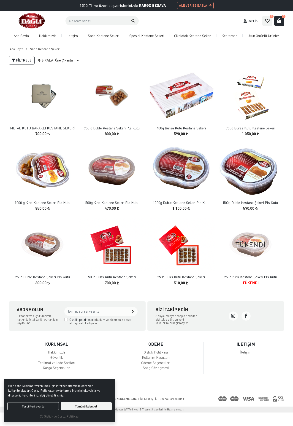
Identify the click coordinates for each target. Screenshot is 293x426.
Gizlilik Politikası (156, 352)
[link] (233, 316)
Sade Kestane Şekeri (103, 36)
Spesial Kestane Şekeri (146, 36)
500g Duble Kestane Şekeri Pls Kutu (250, 203)
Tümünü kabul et (86, 406)
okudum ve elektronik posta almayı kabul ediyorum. (100, 321)
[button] (133, 20)
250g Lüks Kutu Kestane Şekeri (181, 277)
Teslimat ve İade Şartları (56, 363)
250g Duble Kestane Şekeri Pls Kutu (42, 277)
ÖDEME (155, 344)
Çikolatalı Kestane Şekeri (193, 36)
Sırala (47, 60)
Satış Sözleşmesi (156, 368)
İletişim (72, 36)
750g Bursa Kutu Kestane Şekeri (250, 128)
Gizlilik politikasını (81, 320)
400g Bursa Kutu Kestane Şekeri (181, 128)
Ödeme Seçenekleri (155, 363)
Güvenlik (56, 357)
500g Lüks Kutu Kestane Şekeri (112, 277)
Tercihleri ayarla (33, 406)
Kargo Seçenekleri (57, 368)
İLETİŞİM (245, 344)
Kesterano (229, 36)
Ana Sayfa (21, 36)
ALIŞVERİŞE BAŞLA (193, 5)
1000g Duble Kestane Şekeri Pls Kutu (181, 203)
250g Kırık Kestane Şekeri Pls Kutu (250, 277)
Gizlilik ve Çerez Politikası (61, 416)
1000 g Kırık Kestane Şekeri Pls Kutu (42, 203)
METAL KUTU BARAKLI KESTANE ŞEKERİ (42, 128)
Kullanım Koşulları (156, 357)
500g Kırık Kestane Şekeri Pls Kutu (111, 203)
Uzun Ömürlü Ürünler (263, 36)
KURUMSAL (56, 344)
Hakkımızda (48, 36)
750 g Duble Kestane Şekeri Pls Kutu (112, 128)
